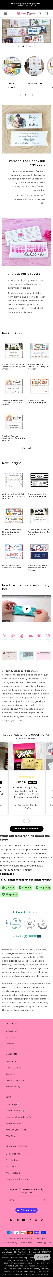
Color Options (13, 1153)
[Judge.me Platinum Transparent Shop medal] (26, 923)
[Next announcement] (48, 5)
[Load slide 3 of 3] (30, 46)
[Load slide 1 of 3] (23, 46)
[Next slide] (35, 46)
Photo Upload (13, 1173)
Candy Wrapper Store (22, 1238)
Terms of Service (15, 1080)
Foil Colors (11, 1166)
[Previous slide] (18, 46)
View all (26, 447)
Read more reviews (26, 828)
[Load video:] (26, 608)
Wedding (33, 83)
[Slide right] (33, 95)
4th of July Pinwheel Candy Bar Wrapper (11, 567)
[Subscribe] (44, 1200)
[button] (6, 13)
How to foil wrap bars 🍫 (18, 1117)
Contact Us (12, 1061)
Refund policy (13, 1086)
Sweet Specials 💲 (15, 1110)
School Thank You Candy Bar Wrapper (37, 401)
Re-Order (11, 1037)
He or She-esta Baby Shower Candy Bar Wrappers (11, 532)
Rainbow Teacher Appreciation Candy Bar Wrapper (13, 438)
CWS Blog (11, 1136)
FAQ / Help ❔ (13, 1104)
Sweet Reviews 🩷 (15, 1123)
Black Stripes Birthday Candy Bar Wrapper (38, 495)
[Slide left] (20, 95)
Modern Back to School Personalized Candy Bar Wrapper (13, 366)
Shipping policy (44, 1243)
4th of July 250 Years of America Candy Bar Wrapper (39, 568)
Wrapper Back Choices (18, 1179)
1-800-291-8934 (14, 1067)
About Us (10, 1074)
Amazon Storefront (16, 1129)
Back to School (12, 85)
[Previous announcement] (5, 5)
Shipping (10, 1043)
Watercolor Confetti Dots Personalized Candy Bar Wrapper (13, 496)
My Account (12, 1031)
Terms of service (27, 1243)
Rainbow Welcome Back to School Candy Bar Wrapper (13, 402)
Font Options (12, 1160)
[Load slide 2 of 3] (26, 46)
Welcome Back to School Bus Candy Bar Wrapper (38, 366)
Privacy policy (11, 1243)
